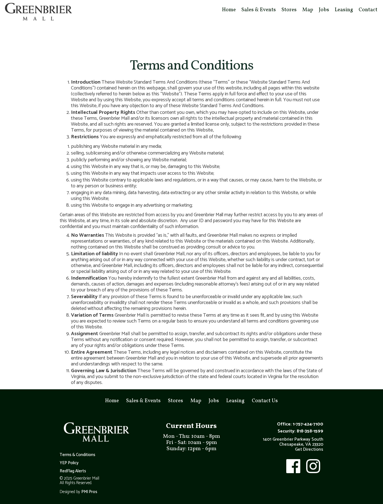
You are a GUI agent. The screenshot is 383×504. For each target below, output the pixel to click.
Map (307, 9)
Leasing (344, 9)
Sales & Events (258, 9)
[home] (38, 12)
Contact (368, 9)
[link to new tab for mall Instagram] (312, 466)
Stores (289, 9)
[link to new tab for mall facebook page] (292, 466)
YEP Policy (69, 463)
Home (229, 9)
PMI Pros (89, 492)
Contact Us (265, 400)
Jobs (324, 9)
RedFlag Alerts (73, 471)
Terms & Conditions (77, 455)
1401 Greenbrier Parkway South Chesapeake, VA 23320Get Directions (293, 444)
